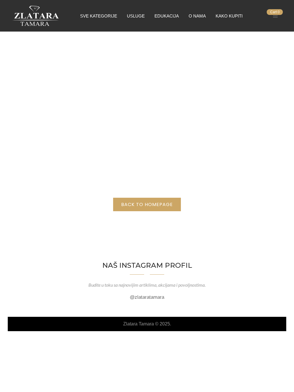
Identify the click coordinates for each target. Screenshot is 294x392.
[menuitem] (99, 16)
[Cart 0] (265, 15)
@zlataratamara (147, 297)
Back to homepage (147, 204)
